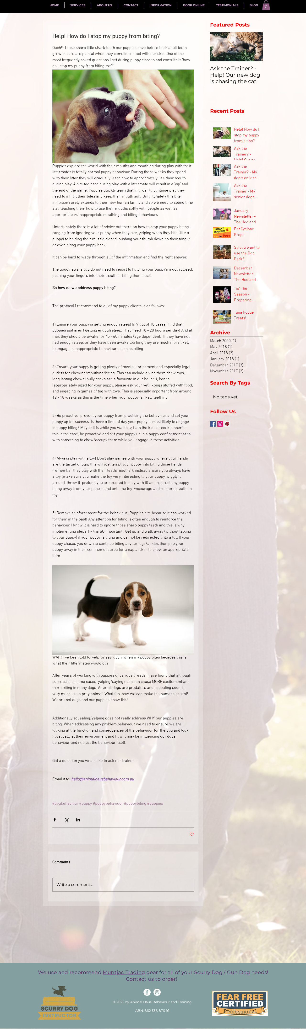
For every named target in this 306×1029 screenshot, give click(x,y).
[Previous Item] (218, 46)
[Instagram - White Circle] (157, 992)
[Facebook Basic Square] (213, 424)
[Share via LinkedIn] (78, 819)
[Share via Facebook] (54, 819)
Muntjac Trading (124, 972)
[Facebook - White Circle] (147, 992)
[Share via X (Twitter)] (66, 819)
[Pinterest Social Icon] (227, 424)
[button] (266, 5)
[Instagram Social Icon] (220, 424)
